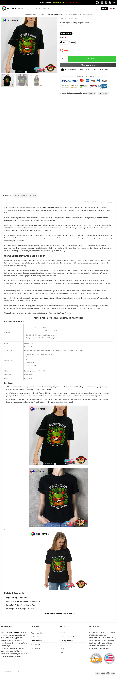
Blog (61, 652)
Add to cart (92, 59)
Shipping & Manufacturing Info (25, 195)
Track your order (36, 633)
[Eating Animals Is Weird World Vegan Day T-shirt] (15, 122)
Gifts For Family (39, 14)
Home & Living (78, 14)
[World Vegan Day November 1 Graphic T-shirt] (15, 163)
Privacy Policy (35, 644)
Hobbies (68, 14)
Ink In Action (10, 306)
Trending (27, 14)
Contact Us (34, 637)
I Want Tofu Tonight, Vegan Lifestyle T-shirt (21, 605)
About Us (63, 633)
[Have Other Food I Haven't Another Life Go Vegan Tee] (73, 122)
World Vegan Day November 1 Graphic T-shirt (14, 182)
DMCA (62, 644)
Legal (62, 648)
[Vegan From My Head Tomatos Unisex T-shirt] (102, 122)
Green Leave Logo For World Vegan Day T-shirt (43, 141)
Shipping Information (67, 641)
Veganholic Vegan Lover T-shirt (16, 598)
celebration (91, 93)
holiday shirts (11, 228)
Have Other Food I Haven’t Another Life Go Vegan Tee (72, 141)
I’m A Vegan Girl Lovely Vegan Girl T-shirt (20, 609)
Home (61, 19)
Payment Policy (36, 648)
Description (7, 195)
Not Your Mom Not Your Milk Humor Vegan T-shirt (23, 601)
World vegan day (103, 93)
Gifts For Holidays (55, 14)
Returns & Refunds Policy (68, 637)
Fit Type (63, 38)
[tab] (7, 195)
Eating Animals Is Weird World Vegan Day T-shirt (14, 141)
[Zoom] (4, 70)
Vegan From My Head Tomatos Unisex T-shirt (101, 141)
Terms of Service (36, 641)
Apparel (89, 14)
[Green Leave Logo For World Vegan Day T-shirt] (44, 122)
